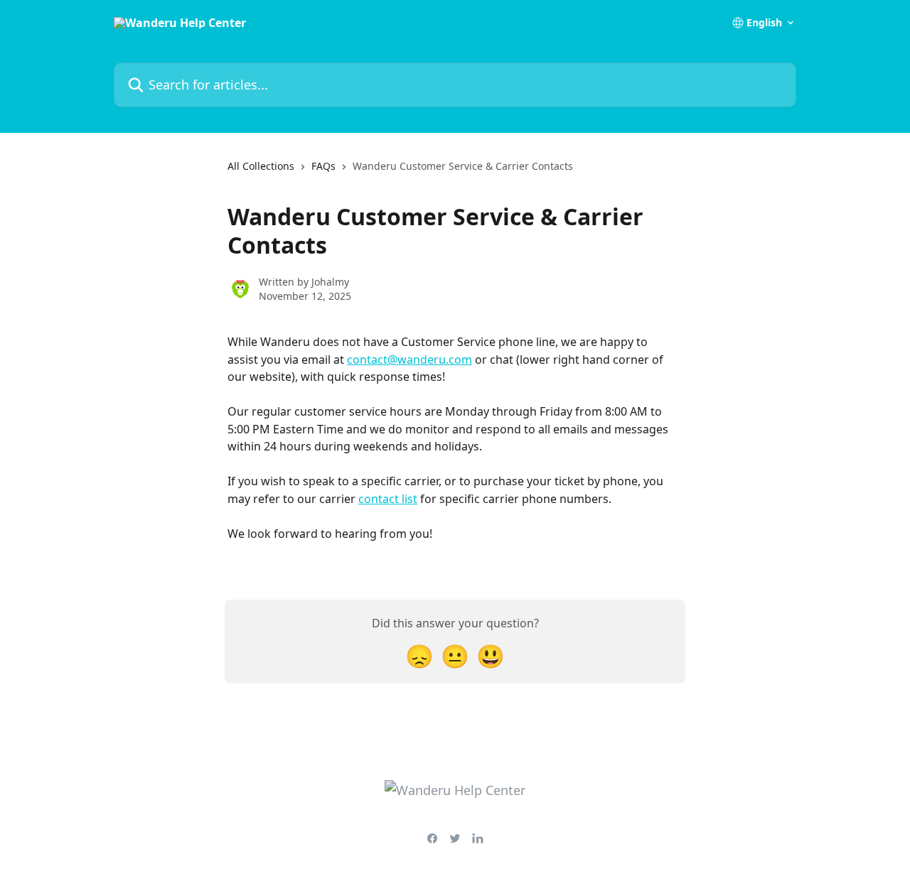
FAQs (323, 166)
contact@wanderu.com (409, 359)
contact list (387, 499)
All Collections (261, 166)
